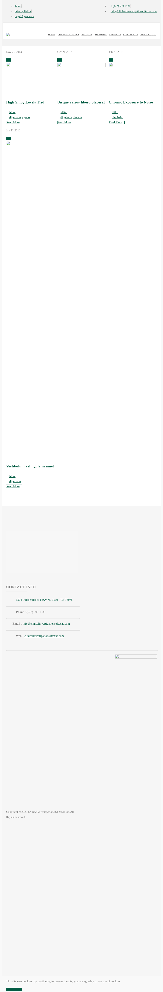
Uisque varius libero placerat (81, 102)
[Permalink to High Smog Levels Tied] (30, 66)
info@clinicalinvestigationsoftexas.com (46, 623)
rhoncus (77, 117)
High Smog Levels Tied (25, 102)
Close (9, 989)
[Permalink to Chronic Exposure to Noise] (133, 66)
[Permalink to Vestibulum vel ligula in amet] (30, 144)
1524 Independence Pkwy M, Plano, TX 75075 (44, 599)
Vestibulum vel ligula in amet (30, 466)
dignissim (15, 117)
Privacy (17, 989)
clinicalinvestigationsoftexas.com (44, 636)
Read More (13, 122)
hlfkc (12, 112)
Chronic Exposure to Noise (131, 102)
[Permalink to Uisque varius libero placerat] (81, 66)
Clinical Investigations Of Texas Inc (48, 811)
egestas (26, 117)
